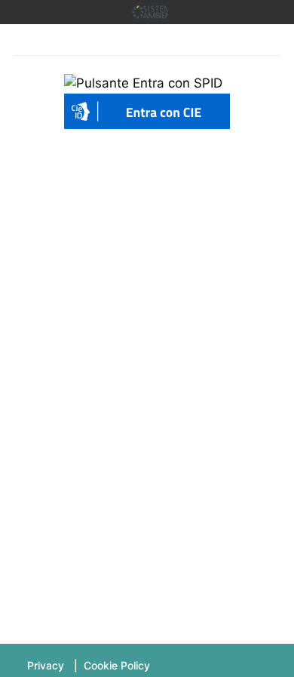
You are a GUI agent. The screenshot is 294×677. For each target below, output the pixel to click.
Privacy (45, 665)
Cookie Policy (117, 665)
